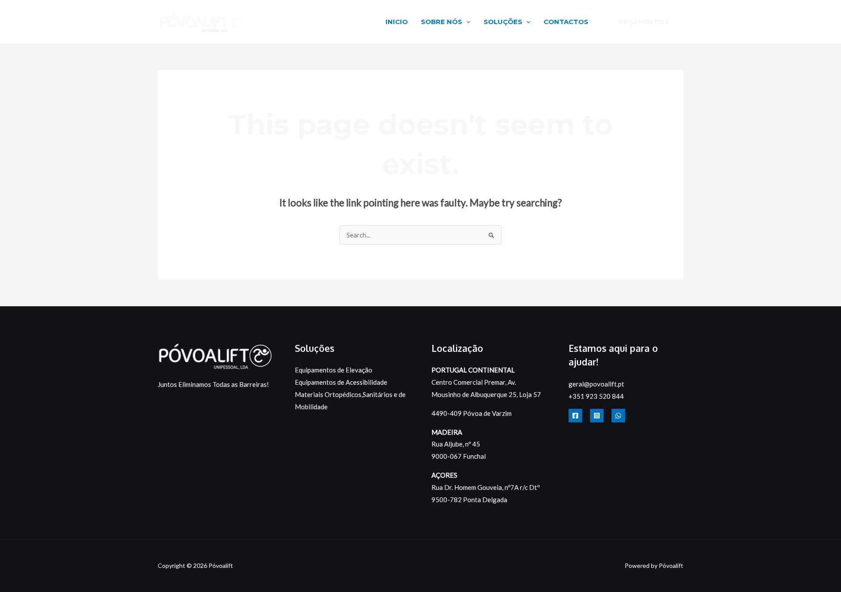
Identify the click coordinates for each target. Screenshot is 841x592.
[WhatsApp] (618, 415)
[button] (466, 22)
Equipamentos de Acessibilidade (341, 382)
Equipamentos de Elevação (333, 370)
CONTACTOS (566, 22)
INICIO (396, 22)
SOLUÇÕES (503, 22)
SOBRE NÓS (441, 22)
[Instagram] (597, 415)
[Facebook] (575, 415)
